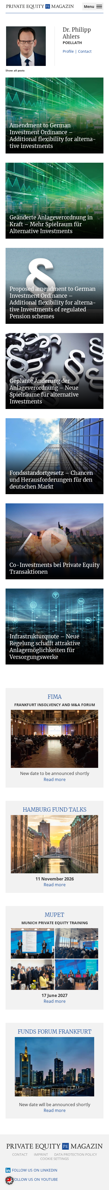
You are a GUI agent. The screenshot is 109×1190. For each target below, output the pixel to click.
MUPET (54, 915)
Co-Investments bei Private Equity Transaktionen (54, 568)
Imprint (41, 1154)
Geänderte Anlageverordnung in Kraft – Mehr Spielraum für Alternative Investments (51, 224)
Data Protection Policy (75, 1154)
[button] (9, 1180)
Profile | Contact (77, 51)
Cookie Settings (54, 1158)
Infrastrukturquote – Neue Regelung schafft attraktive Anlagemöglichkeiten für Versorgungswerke (45, 646)
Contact (20, 1154)
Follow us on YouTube (35, 1179)
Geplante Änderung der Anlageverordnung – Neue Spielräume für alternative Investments (44, 391)
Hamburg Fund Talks (55, 809)
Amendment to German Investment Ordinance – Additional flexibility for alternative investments (53, 135)
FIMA (55, 696)
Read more (55, 779)
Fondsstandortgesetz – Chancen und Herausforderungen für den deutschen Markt (51, 480)
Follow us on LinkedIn (34, 1170)
